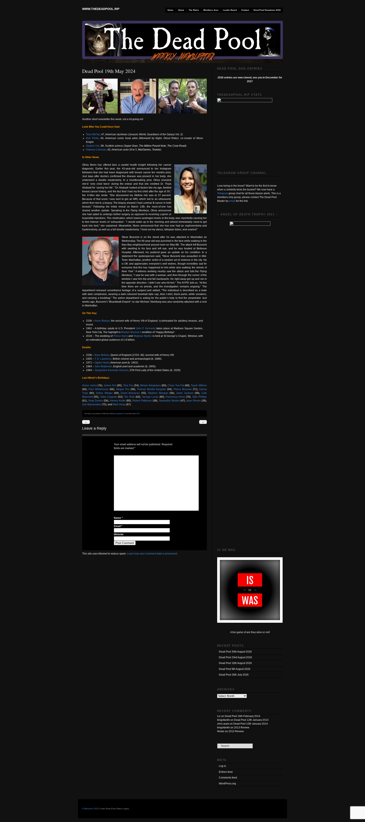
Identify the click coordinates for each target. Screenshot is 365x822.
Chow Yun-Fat (176, 385)
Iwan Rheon (194, 400)
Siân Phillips (199, 396)
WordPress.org (227, 783)
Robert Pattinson (142, 400)
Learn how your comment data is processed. (152, 553)
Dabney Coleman (96, 149)
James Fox (110, 385)
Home (170, 10)
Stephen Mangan (158, 393)
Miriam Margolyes (150, 385)
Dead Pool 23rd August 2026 (235, 657)
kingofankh (119, 413)
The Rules (194, 10)
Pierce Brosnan (183, 389)
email (232, 200)
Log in (222, 766)
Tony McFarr (93, 134)
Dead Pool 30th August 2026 (235, 651)
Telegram (222, 193)
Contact (245, 10)
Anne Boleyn (102, 320)
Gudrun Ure (92, 145)
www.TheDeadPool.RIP (100, 9)
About (181, 10)
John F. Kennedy (145, 328)
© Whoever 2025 (90, 808)
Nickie (220, 731)
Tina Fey (128, 385)
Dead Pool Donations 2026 (267, 10)
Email (118, 526)
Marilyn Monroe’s (131, 332)
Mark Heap (119, 404)
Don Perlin (92, 138)
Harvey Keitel (117, 400)
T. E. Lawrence (103, 358)
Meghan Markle (143, 336)
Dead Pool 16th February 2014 (242, 716)
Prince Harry (120, 336)
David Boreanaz (130, 393)
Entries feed (226, 771)
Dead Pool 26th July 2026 (234, 674)
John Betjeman (103, 366)
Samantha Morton (169, 400)
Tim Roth (129, 396)
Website (119, 534)
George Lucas (150, 396)
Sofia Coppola (108, 396)
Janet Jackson (184, 393)
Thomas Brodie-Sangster (151, 389)
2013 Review (241, 727)
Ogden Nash (102, 362)
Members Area (210, 10)
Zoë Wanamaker (91, 404)
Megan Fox (122, 389)
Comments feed (228, 777)
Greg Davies (95, 400)
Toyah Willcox (199, 385)
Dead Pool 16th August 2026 (235, 663)
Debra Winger (104, 393)
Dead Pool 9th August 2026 (234, 669)
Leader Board (230, 10)
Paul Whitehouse (99, 389)
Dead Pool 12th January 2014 (251, 719)
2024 (138, 413)
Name (118, 517)
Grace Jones (89, 385)
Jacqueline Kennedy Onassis (111, 370)
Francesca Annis (175, 396)
